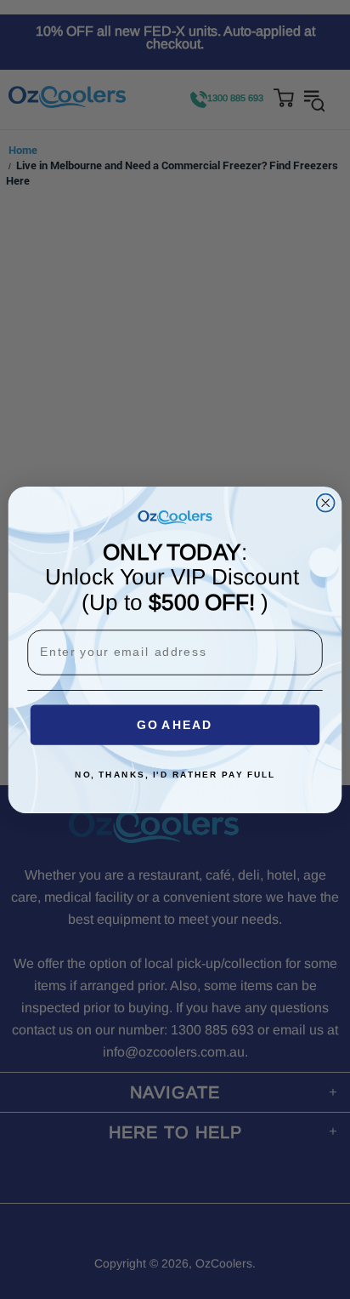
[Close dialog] (326, 502)
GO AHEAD (174, 724)
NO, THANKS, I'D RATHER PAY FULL (175, 774)
